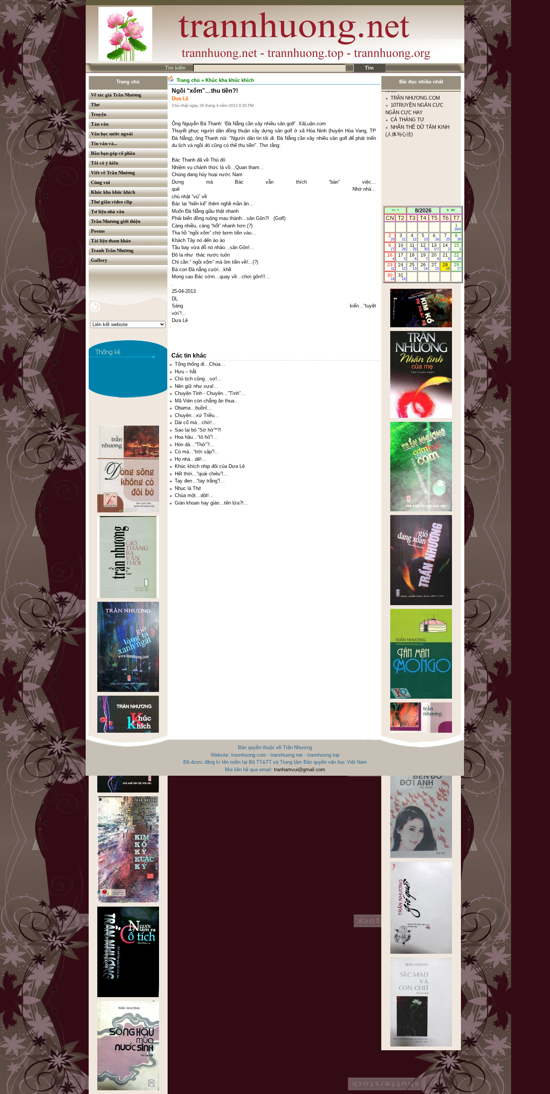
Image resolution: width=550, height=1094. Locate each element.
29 (457, 266)
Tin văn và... (104, 143)
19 (424, 256)
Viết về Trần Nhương (113, 172)
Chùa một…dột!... (194, 495)
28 (446, 266)
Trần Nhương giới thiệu (115, 221)
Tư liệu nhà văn (107, 211)
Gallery (99, 260)
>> (453, 210)
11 (413, 247)
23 (390, 266)
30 (390, 277)
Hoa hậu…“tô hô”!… (196, 437)
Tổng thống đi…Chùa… (200, 364)
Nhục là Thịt (188, 488)
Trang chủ (128, 82)
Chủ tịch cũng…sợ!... (198, 378)
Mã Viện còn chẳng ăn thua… (207, 401)
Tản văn (100, 124)
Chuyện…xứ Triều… (197, 415)
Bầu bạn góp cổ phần (113, 153)
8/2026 (423, 210)
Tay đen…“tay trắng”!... (200, 481)
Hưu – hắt (185, 371)
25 (412, 266)
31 (401, 277)
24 (401, 266)
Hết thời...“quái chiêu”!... (201, 473)
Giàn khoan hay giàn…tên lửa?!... (211, 503)
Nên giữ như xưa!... (196, 386)
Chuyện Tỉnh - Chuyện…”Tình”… (210, 393)
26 (424, 266)
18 (412, 256)
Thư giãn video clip (111, 202)
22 (457, 256)
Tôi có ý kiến (104, 163)
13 (435, 247)
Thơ (95, 104)
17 (401, 256)
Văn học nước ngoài (112, 134)
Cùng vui (100, 182)
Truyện (98, 114)
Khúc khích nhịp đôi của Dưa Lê (210, 466)
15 (457, 247)
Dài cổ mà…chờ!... (195, 422)
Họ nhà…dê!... (190, 459)
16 (390, 256)
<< (393, 210)
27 (435, 266)
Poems (98, 231)
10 (401, 247)
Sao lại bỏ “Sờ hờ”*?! (198, 430)
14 (446, 247)
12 (424, 247)
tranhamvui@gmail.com (299, 769)
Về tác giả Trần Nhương (116, 95)
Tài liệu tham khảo (111, 240)
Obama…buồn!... (193, 408)
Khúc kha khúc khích (113, 192)
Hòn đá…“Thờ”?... (194, 444)
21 (446, 256)
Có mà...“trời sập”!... (197, 451)
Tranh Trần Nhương (112, 250)
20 (435, 256)
